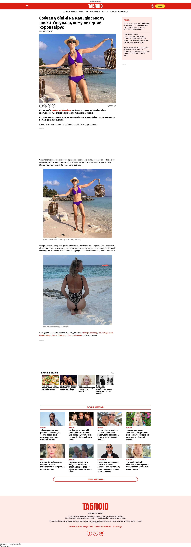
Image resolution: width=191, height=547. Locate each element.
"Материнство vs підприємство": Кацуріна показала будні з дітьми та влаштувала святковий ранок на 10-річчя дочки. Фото (136, 38)
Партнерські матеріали (103, 527)
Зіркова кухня (95, 12)
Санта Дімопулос (59, 335)
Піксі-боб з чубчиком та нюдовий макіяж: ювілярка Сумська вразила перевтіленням (52, 465)
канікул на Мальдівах (61, 110)
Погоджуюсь (4, 546)
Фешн (81, 12)
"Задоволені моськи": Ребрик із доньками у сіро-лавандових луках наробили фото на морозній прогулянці (137, 26)
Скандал (74, 12)
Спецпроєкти (123, 12)
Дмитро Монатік (75, 335)
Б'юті (86, 12)
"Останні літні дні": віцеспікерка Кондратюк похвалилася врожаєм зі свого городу (137, 465)
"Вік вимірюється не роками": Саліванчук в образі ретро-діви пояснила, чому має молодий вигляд (50, 435)
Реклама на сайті (75, 527)
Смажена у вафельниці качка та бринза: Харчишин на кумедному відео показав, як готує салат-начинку (108, 467)
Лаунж (127, 20)
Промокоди (117, 527)
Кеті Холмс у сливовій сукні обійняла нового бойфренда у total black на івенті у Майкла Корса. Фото (80, 435)
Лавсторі (105, 12)
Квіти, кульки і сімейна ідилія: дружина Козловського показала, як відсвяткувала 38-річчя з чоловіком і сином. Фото (137, 51)
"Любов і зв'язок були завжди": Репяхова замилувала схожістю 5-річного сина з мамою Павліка (108, 435)
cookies (18, 544)
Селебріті (66, 12)
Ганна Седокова (105, 333)
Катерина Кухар (90, 333)
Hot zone (113, 12)
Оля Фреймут (45, 335)
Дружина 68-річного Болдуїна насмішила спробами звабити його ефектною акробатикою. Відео (80, 467)
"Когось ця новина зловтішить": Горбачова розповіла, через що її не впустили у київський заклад (137, 435)
